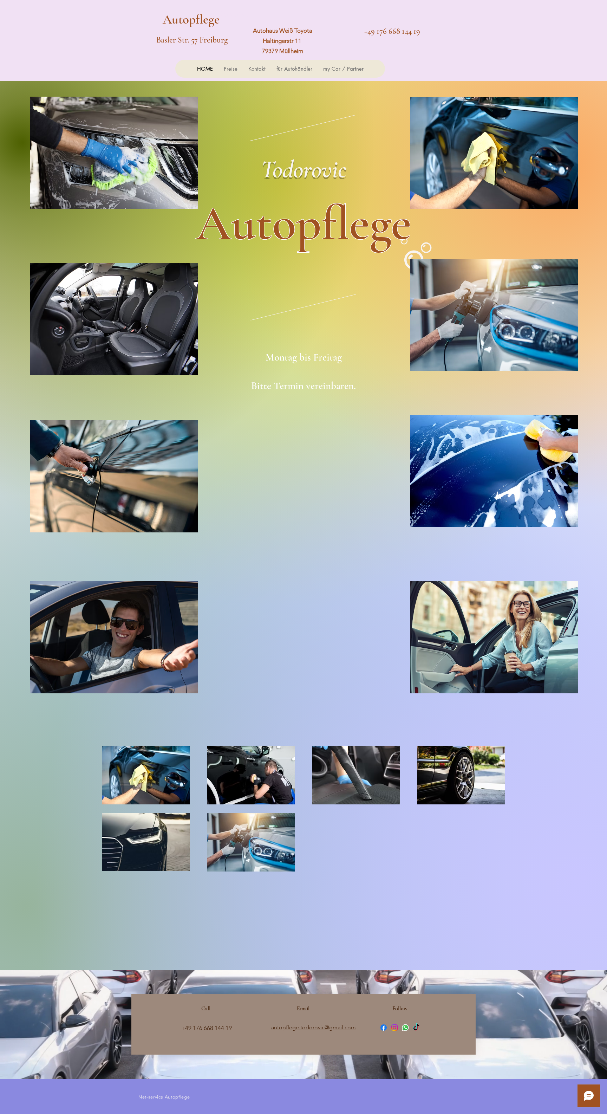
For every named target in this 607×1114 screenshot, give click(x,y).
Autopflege (193, 19)
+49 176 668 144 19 (392, 31)
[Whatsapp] (405, 1027)
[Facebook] (383, 1027)
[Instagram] (394, 1027)
